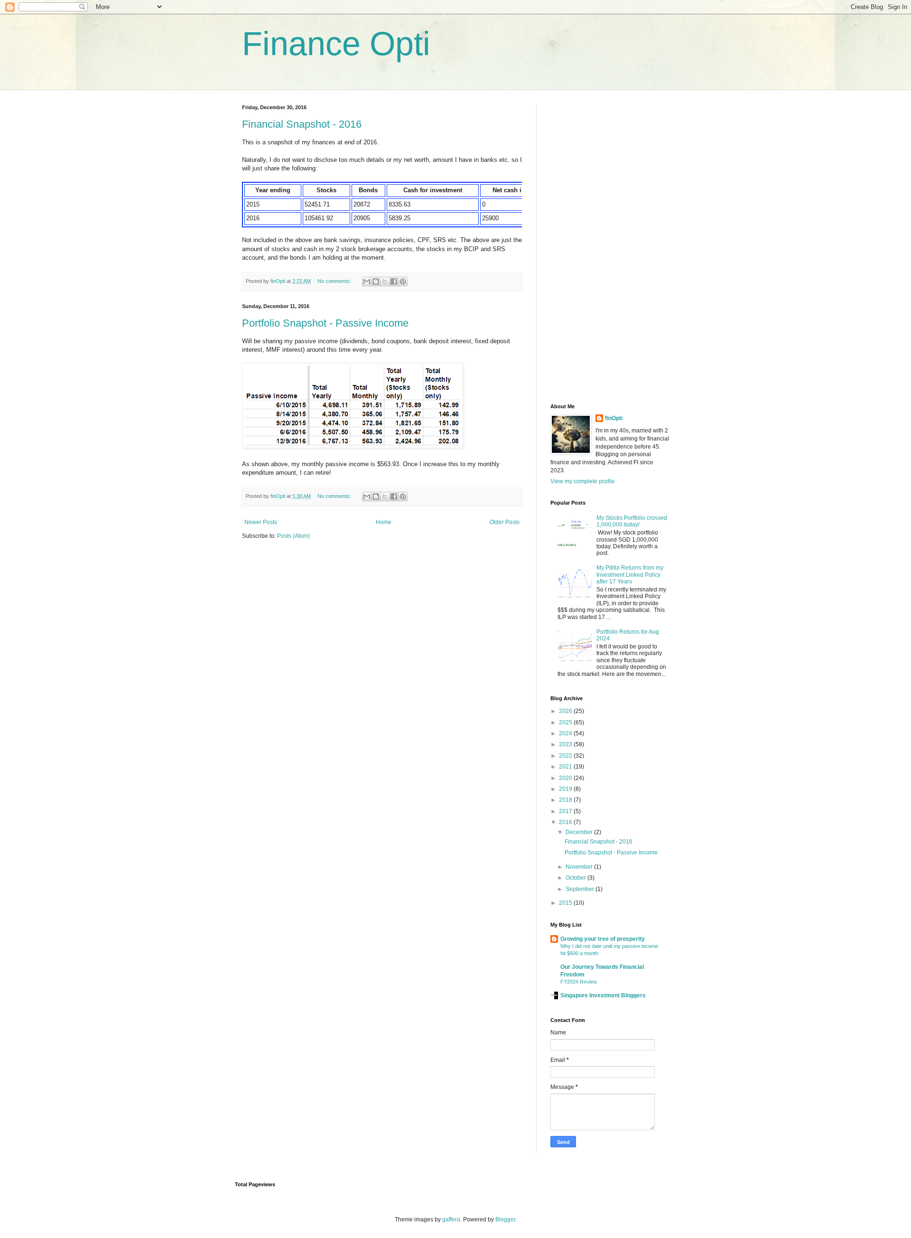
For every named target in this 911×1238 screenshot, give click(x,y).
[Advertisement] (609, 246)
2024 (566, 733)
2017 (566, 811)
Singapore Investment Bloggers (603, 995)
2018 (566, 800)
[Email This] (367, 281)
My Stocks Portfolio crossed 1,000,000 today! (631, 521)
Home (383, 522)
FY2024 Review (578, 982)
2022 (566, 755)
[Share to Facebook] (394, 281)
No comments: (335, 281)
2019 (566, 789)
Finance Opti (336, 43)
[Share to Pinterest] (403, 281)
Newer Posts (260, 522)
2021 (566, 766)
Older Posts (505, 522)
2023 (566, 744)
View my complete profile (582, 481)
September (580, 889)
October (576, 877)
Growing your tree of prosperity (602, 939)
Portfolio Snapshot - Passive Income (325, 323)
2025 (566, 722)
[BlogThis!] (376, 281)
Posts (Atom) (293, 536)
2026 (566, 711)
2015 (566, 903)
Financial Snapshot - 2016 (302, 124)
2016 (566, 822)
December (580, 832)
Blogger (505, 1219)
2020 (566, 778)
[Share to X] (385, 281)
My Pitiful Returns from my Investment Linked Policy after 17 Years (629, 574)
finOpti (614, 418)
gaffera (451, 1219)
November (580, 866)
